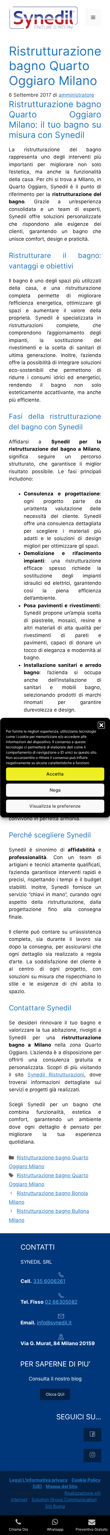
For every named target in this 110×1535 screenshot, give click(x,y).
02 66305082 (61, 1302)
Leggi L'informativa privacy (38, 1480)
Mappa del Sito (61, 1486)
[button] (101, 725)
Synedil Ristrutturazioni (56, 1075)
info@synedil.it (54, 1323)
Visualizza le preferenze (55, 806)
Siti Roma (55, 1506)
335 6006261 (49, 1281)
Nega (55, 790)
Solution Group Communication (64, 1499)
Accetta (55, 774)
